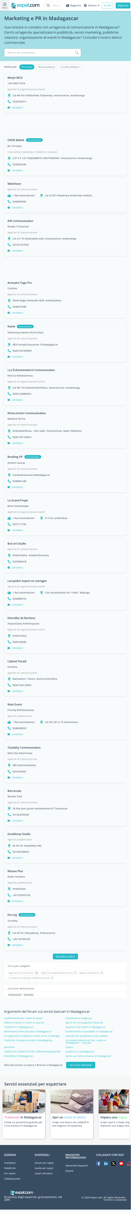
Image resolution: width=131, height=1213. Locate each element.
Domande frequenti (76, 1165)
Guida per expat (44, 1168)
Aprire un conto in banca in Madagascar (88, 1056)
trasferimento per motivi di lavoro (23, 1018)
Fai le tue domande (81, 1065)
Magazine (75, 5)
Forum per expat (44, 1162)
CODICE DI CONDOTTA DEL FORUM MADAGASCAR (32, 1051)
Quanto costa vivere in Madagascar (85, 1027)
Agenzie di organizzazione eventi (26, 89)
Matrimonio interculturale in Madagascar (27, 1031)
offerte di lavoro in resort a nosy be (24, 1022)
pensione (9, 1047)
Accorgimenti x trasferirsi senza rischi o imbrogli (31, 1036)
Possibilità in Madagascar (18, 1056)
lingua (122, 1117)
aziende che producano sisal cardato (86, 1036)
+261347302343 (21, 939)
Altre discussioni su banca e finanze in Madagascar (33, 1065)
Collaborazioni (12, 1178)
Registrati (123, 5)
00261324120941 (22, 685)
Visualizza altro (65, 956)
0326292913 (19, 101)
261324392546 (21, 814)
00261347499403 (22, 351)
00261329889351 (22, 394)
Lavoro (69, 1047)
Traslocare (12, 1117)
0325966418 (19, 561)
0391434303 (19, 771)
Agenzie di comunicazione (22, 189)
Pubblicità (10, 1168)
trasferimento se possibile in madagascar (89, 1031)
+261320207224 (21, 895)
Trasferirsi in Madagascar (18, 1027)
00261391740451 (22, 437)
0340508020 (19, 728)
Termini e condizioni (115, 1200)
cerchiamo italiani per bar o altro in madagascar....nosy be (85, 1041)
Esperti (69, 1170)
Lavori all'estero (44, 1173)
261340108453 (21, 852)
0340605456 (19, 201)
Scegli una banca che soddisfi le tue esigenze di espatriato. (70, 1124)
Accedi (107, 5)
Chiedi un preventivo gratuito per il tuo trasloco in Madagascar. (23, 1124)
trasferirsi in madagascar (79, 1051)
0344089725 (19, 599)
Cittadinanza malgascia (78, 1018)
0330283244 (19, 164)
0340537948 (19, 307)
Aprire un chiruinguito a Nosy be (84, 1022)
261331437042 (21, 245)
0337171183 (19, 524)
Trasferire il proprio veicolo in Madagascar (28, 1040)
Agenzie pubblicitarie (19, 716)
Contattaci (17, 107)
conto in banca (74, 1117)
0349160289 (19, 642)
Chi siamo (9, 1173)
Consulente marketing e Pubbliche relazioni (32, 152)
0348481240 (19, 481)
